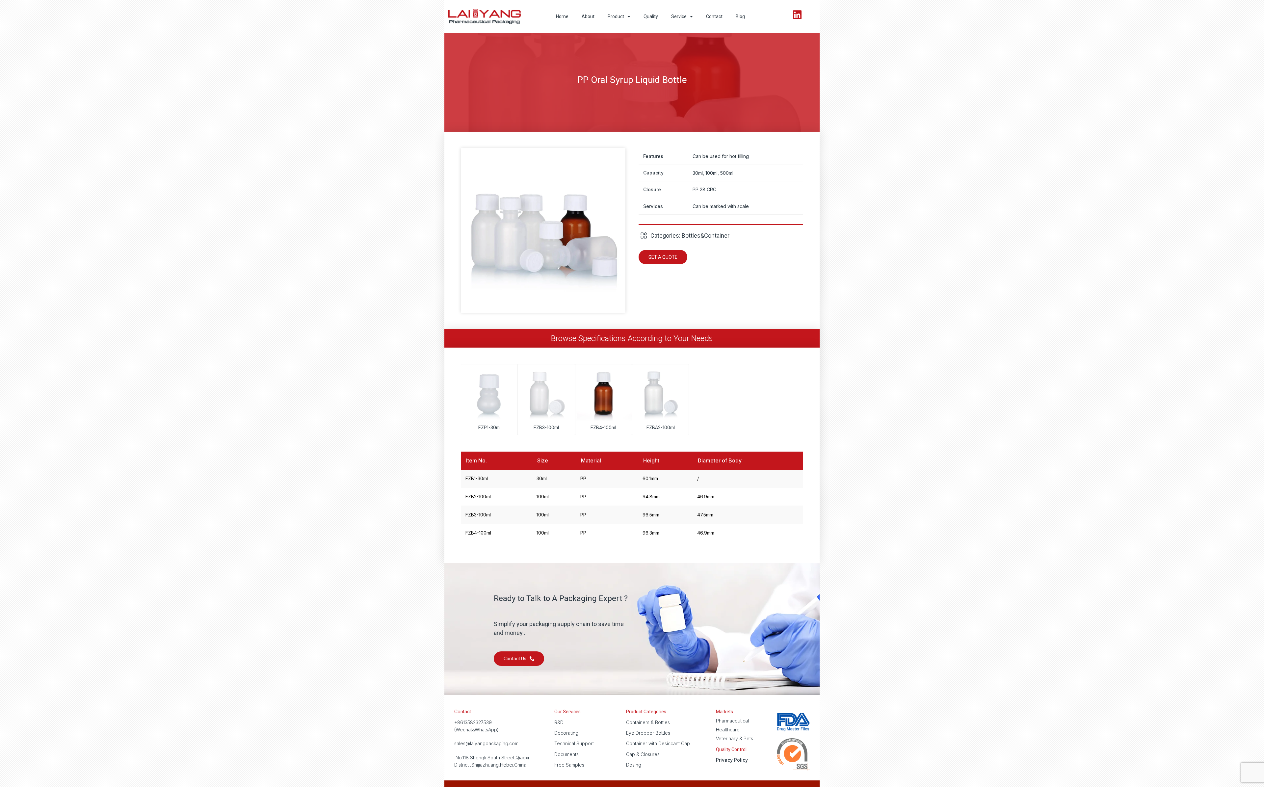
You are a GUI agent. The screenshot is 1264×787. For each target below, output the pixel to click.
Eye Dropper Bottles (648, 733)
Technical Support (574, 743)
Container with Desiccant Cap (658, 743)
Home (562, 16)
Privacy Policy (732, 760)
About (588, 16)
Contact (714, 16)
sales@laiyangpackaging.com (486, 743)
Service (679, 16)
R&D (559, 722)
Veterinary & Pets (734, 738)
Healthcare (728, 729)
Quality (651, 16)
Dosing (633, 765)
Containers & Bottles (648, 722)
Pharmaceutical (732, 720)
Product (616, 16)
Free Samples (569, 765)
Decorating (566, 733)
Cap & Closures (643, 754)
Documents (566, 754)
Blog (740, 16)
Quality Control (731, 749)
